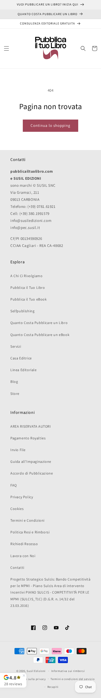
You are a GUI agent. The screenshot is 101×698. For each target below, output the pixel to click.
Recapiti (53, 687)
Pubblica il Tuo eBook (28, 299)
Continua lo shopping (50, 125)
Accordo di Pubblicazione (31, 473)
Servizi (15, 346)
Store (14, 393)
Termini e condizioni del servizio (73, 679)
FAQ (13, 485)
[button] (6, 48)
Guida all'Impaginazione (30, 461)
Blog (14, 381)
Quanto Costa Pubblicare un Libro (39, 322)
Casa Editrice (21, 358)
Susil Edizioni (36, 671)
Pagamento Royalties (28, 438)
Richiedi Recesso (24, 543)
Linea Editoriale (23, 369)
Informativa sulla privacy (28, 679)
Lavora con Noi (22, 555)
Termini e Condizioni (27, 520)
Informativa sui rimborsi (68, 671)
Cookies (17, 508)
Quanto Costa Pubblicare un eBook (39, 334)
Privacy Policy (21, 497)
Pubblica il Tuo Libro (27, 287)
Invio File (18, 449)
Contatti (17, 567)
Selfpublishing (22, 311)
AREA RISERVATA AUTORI (30, 426)
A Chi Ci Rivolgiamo (26, 275)
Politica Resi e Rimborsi (29, 532)
